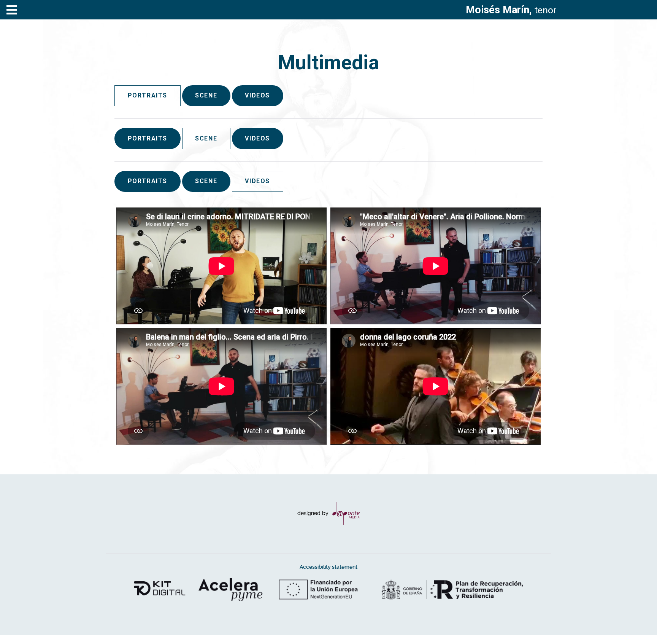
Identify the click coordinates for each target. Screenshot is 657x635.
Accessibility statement (328, 567)
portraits (147, 138)
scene (206, 95)
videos (257, 95)
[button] (636, 614)
